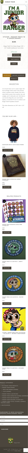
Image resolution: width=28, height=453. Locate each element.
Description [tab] (7, 75)
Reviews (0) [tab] (14, 78)
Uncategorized (5, 405)
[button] (26, 6)
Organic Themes (18, 450)
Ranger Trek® (10, 2)
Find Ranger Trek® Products (9, 385)
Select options (8, 150)
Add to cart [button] (7, 232)
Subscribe (4, 429)
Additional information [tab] (18, 75)
